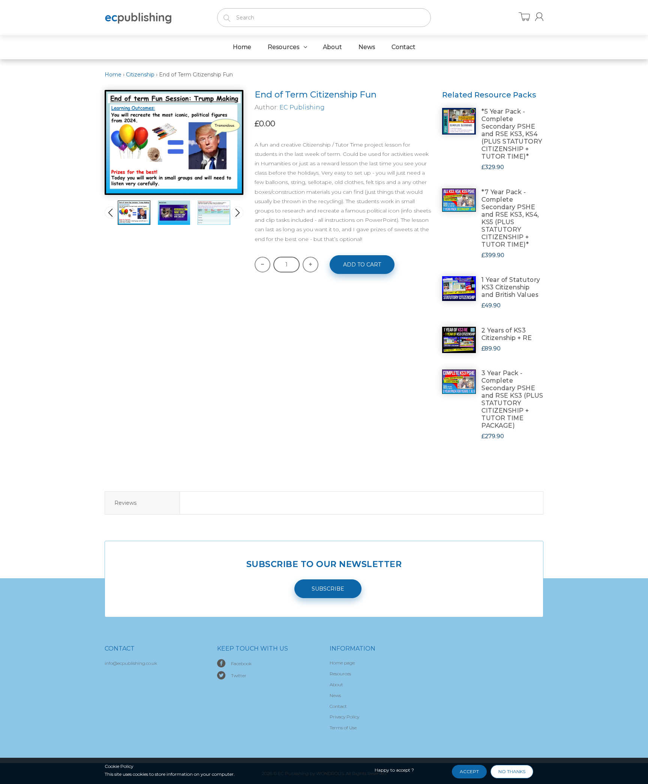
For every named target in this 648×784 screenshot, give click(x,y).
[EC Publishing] (138, 17)
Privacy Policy (344, 717)
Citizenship (140, 74)
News (335, 695)
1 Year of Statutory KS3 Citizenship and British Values (511, 287)
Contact (338, 706)
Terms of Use (343, 727)
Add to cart (362, 264)
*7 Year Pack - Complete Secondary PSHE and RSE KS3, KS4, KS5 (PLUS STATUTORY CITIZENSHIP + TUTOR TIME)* (510, 218)
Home (113, 74)
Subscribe (328, 588)
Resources (340, 673)
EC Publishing (302, 107)
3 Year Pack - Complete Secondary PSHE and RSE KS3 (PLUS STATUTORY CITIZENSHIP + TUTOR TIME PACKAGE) (512, 399)
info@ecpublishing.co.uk (131, 663)
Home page (342, 663)
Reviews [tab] (125, 503)
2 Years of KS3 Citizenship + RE (507, 334)
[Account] (539, 16)
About (336, 684)
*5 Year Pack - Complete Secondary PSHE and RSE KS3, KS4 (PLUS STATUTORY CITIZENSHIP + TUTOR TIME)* (512, 134)
